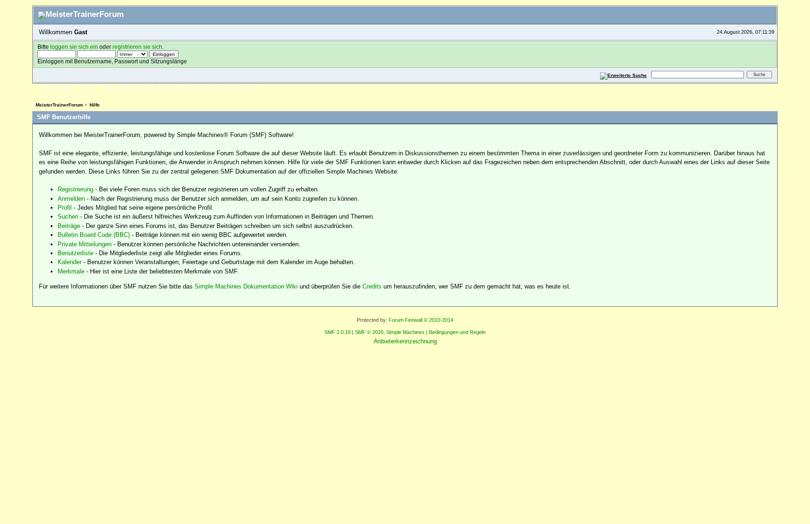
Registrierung (75, 189)
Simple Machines (405, 332)
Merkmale (71, 271)
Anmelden (71, 198)
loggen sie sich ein (74, 47)
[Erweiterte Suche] (624, 74)
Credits (372, 286)
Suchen (68, 216)
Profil (65, 207)
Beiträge (69, 225)
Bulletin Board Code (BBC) (94, 234)
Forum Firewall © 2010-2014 (421, 320)
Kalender (70, 262)
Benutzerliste (75, 253)
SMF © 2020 (369, 332)
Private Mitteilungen (85, 244)
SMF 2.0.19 (337, 332)
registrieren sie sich (137, 47)
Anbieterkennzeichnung (405, 341)
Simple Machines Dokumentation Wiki (246, 286)
